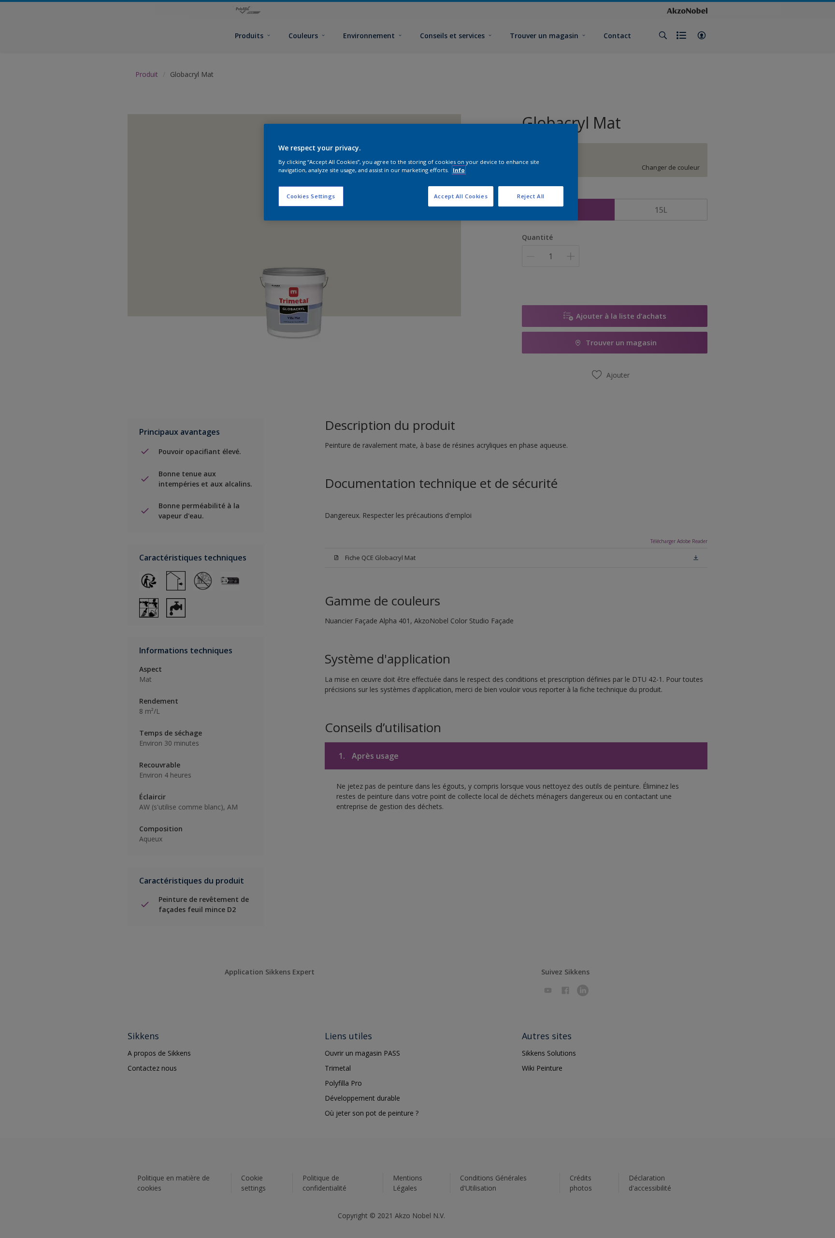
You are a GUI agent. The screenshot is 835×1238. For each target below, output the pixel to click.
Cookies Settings (311, 196)
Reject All (531, 196)
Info (459, 170)
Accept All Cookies (461, 196)
